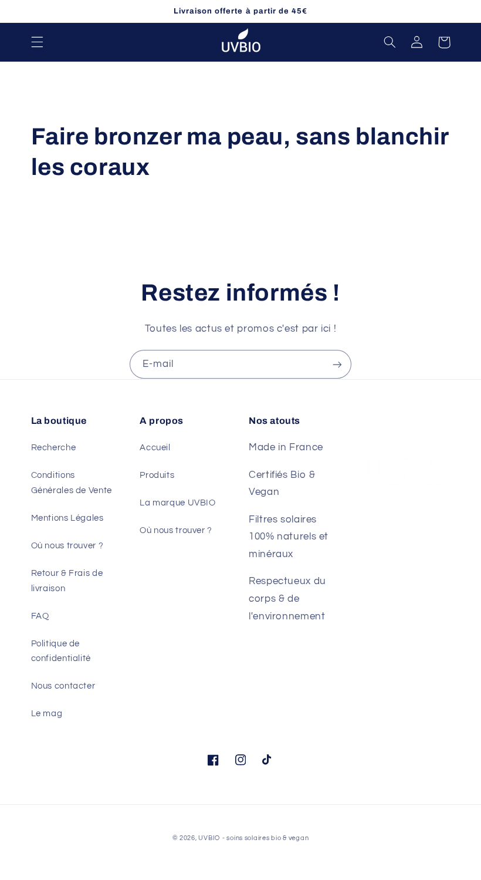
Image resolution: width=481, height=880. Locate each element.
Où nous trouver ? (67, 545)
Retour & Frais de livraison (67, 581)
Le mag (47, 713)
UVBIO (209, 838)
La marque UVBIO (177, 502)
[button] (36, 42)
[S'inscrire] (337, 364)
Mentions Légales (67, 518)
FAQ (40, 616)
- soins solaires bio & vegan (265, 838)
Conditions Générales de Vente (71, 483)
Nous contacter (63, 686)
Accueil (155, 447)
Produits (157, 475)
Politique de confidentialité (61, 651)
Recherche (53, 447)
